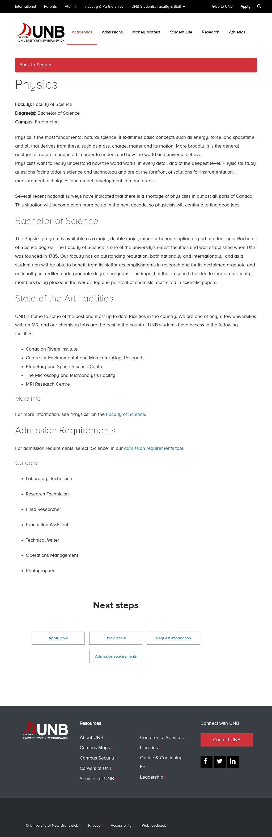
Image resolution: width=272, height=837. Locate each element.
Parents (50, 6)
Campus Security (98, 758)
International (25, 6)
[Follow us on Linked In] (233, 762)
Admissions (112, 32)
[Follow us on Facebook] (206, 762)
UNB (156, 6)
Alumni (70, 6)
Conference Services (162, 737)
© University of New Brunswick (52, 825)
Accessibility (121, 825)
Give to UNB (222, 6)
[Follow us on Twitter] (220, 762)
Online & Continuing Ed (161, 762)
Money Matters (146, 32)
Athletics (237, 32)
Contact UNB (226, 739)
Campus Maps (95, 747)
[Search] (259, 6)
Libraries (149, 747)
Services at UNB (97, 778)
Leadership (151, 777)
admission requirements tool (153, 448)
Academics (82, 32)
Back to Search (35, 65)
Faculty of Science (125, 414)
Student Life (181, 32)
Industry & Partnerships (104, 6)
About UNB (91, 737)
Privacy (94, 825)
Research (210, 32)
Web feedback (154, 825)
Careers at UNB (96, 768)
